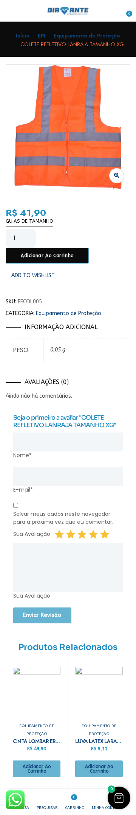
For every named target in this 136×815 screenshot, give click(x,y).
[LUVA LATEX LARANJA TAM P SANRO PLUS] (99, 691)
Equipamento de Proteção (87, 35)
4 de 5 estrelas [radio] (93, 534)
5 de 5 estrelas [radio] (104, 534)
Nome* (22, 455)
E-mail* (23, 489)
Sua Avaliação (31, 534)
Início (22, 35)
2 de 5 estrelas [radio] (70, 534)
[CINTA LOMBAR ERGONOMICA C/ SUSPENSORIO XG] (36, 691)
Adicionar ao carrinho (47, 255)
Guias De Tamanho (29, 221)
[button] (125, 11)
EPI (41, 35)
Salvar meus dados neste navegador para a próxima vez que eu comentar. (63, 518)
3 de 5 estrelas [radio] (82, 534)
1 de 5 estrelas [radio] (59, 534)
